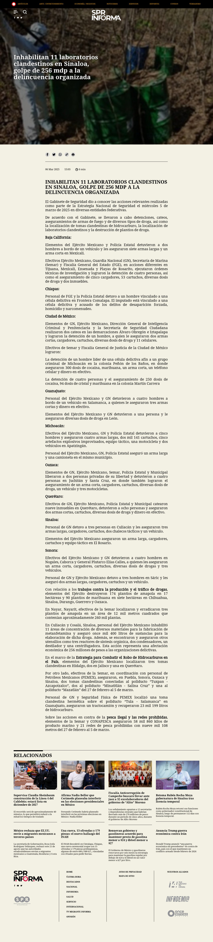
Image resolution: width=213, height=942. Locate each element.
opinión (70, 916)
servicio (71, 901)
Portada (170, 3)
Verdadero (124, 3)
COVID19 (103, 3)
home (69, 871)
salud (69, 896)
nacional (71, 886)
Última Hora (147, 3)
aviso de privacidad (130, 872)
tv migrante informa (78, 911)
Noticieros (41, 3)
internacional (75, 906)
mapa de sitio (126, 876)
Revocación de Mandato (198, 3)
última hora (73, 876)
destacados (73, 881)
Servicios (63, 3)
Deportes (84, 3)
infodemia (72, 891)
